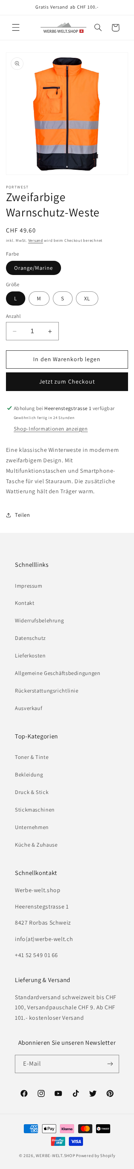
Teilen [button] (22, 514)
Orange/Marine (33, 267)
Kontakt (24, 602)
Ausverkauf (28, 708)
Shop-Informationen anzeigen (51, 428)
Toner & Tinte (31, 756)
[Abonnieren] (110, 1064)
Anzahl (13, 316)
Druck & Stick (31, 792)
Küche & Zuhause (36, 844)
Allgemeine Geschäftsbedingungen (57, 672)
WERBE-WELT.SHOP (55, 1155)
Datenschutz (30, 637)
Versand (35, 240)
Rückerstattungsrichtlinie (47, 690)
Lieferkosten (30, 655)
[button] (15, 27)
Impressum (28, 585)
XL (87, 298)
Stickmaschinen (35, 809)
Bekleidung (29, 774)
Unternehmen (32, 827)
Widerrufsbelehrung (39, 620)
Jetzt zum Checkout (67, 381)
